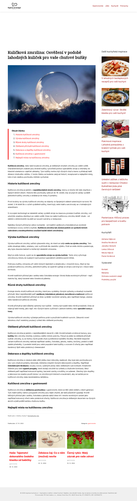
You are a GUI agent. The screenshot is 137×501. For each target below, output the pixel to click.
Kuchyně (114, 6)
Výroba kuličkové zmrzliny (27, 138)
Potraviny (124, 6)
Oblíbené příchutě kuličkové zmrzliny (32, 146)
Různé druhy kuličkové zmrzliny (30, 142)
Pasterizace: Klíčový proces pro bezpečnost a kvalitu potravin (115, 221)
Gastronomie (98, 6)
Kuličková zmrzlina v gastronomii (30, 154)
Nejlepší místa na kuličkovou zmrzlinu (32, 157)
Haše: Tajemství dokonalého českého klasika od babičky (21, 456)
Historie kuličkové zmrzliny (28, 134)
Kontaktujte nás (33, 416)
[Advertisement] (68, 27)
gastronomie (92, 423)
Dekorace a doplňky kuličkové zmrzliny (33, 150)
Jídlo (107, 6)
